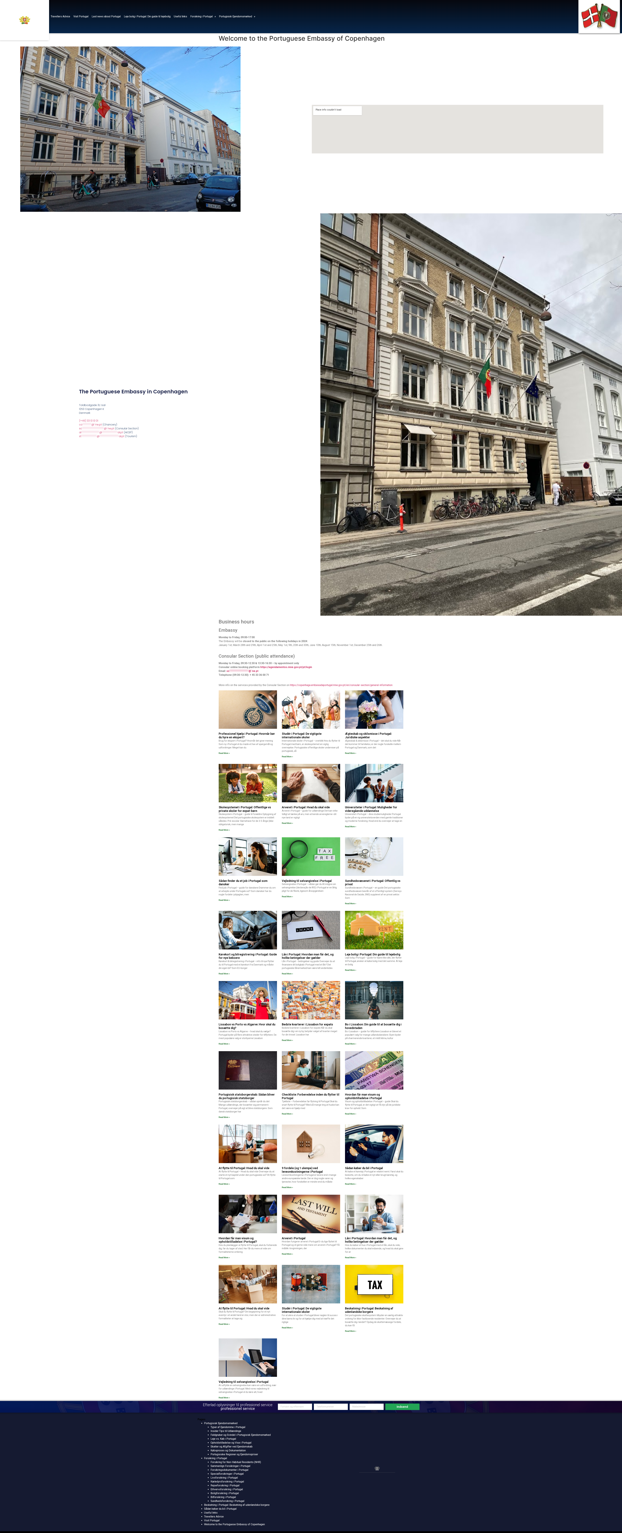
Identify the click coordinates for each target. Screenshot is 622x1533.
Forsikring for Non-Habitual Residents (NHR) (236, 1462)
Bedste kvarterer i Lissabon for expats (307, 1024)
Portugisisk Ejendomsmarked (235, 16)
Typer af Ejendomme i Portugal (228, 1427)
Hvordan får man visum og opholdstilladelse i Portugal (363, 1096)
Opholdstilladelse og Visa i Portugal (231, 1442)
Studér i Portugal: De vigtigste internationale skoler (302, 735)
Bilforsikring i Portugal (223, 1497)
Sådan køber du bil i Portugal (364, 1168)
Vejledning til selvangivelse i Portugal (307, 881)
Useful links (180, 16)
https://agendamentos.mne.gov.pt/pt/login (286, 667)
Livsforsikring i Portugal (224, 1477)
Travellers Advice (60, 16)
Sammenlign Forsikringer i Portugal (230, 1466)
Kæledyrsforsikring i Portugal (227, 1481)
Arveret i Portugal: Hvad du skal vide (306, 807)
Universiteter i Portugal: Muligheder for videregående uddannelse (371, 809)
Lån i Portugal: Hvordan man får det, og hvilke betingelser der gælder (308, 956)
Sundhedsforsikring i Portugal (227, 1501)
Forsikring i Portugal (201, 16)
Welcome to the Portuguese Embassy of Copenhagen (234, 1524)
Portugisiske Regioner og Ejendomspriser (234, 1454)
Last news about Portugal (106, 16)
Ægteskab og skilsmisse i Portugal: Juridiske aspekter (368, 735)
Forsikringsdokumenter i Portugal (229, 1469)
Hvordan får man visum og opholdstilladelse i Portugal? (238, 1240)
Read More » (224, 753)
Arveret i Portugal (293, 1238)
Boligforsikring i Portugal (225, 1493)
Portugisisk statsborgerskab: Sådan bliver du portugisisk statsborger (247, 1096)
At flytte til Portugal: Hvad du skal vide (244, 1168)
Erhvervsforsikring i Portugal (227, 1489)
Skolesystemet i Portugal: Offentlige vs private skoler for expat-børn (245, 809)
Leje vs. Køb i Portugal (223, 1438)
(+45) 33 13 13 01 (88, 421)
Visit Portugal (80, 16)
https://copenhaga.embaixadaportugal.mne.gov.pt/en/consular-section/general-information (341, 685)
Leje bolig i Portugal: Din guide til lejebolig (147, 16)
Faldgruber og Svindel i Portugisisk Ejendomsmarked (241, 1434)
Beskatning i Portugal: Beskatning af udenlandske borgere (369, 1310)
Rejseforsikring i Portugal (225, 1485)
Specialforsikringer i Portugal (227, 1473)
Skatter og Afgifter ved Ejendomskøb (232, 1446)
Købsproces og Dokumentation (228, 1450)
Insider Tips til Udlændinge (226, 1431)
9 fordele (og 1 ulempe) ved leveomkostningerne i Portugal (302, 1169)
